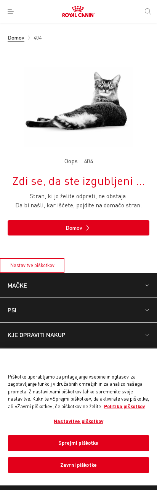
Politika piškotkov (124, 406)
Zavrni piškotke (78, 465)
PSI (12, 309)
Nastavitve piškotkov (32, 265)
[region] (78, 416)
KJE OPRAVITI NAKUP (37, 334)
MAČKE (17, 285)
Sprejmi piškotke (78, 443)
